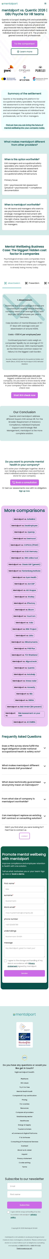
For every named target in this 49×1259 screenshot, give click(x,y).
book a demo (18, 874)
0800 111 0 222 (36, 1246)
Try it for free (24, 1087)
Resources (24, 1108)
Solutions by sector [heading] (24, 1116)
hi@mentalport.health (24, 1072)
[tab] (11, 283)
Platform (24, 1079)
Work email (10, 907)
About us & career (24, 1150)
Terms (24, 1167)
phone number (11, 919)
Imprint (24, 1154)
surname (8, 895)
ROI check (24, 1083)
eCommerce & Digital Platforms (24, 1133)
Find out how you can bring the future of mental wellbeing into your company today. (24, 126)
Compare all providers (24, 1112)
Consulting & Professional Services (24, 1142)
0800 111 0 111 (24, 1246)
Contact (24, 1146)
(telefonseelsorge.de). (24, 1249)
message (8, 942)
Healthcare (24, 1121)
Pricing (24, 1100)
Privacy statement (24, 1158)
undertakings (10, 930)
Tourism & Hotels (24, 1129)
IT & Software (24, 1137)
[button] (45, 3)
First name (9, 883)
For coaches (24, 1104)
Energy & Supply (24, 1125)
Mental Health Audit (24, 1091)
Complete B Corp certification (25, 1095)
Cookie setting (24, 1162)
